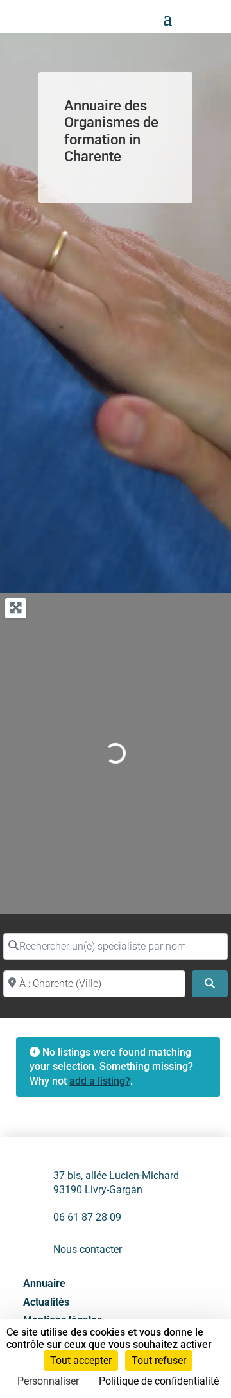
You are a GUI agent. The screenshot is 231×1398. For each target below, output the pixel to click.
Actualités (46, 1302)
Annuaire (44, 1283)
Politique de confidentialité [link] (159, 1381)
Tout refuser (159, 1360)
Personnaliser (48, 1381)
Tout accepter (81, 1360)
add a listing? (99, 1081)
